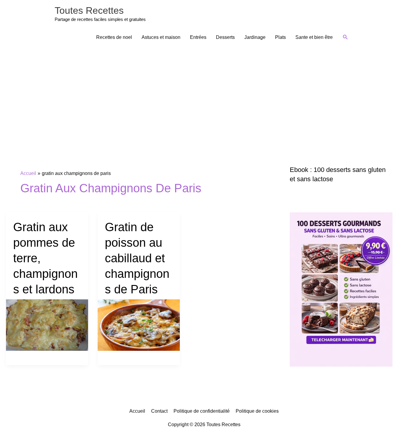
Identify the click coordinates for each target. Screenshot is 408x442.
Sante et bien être (314, 37)
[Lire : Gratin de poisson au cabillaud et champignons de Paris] (139, 324)
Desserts (225, 37)
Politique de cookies (257, 411)
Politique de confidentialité (202, 411)
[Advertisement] (204, 92)
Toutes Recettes (89, 10)
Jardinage (255, 37)
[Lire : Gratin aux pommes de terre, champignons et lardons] (47, 324)
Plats (280, 37)
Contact (159, 411)
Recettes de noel (114, 37)
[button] (345, 37)
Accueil (137, 411)
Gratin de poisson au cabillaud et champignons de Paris (137, 258)
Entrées (198, 37)
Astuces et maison (161, 37)
